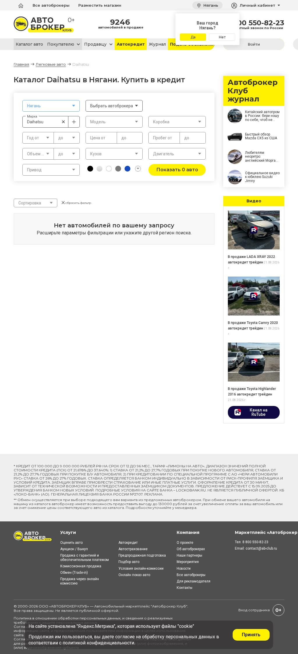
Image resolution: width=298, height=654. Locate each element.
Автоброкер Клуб (169, 606)
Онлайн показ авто (134, 575)
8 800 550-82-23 (255, 22)
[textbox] (51, 106)
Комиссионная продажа (80, 566)
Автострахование (133, 549)
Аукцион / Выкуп (74, 549)
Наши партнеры (189, 555)
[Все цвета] (138, 169)
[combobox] (51, 106)
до (123, 138)
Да (193, 37)
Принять (251, 634)
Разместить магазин (99, 5)
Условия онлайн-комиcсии (141, 568)
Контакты (184, 588)
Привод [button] (34, 169)
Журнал (157, 44)
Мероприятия (188, 562)
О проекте (185, 543)
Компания (188, 532)
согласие (125, 636)
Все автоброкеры (51, 5)
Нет (222, 37)
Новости (184, 568)
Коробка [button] (161, 122)
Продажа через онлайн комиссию (79, 581)
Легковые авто (51, 64)
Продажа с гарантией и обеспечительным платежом (84, 557)
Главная (21, 64)
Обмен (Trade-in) (74, 573)
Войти (254, 44)
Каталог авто (29, 44)
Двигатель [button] (163, 154)
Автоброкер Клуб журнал (253, 91)
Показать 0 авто (177, 169)
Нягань (210, 5)
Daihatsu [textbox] (46, 121)
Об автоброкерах (191, 549)
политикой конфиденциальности (98, 643)
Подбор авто (128, 562)
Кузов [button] (96, 154)
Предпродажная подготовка (142, 555)
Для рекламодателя (193, 581)
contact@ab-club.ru (261, 548)
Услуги (68, 532)
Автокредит (131, 44)
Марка (32, 116)
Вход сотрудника (254, 610)
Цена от (97, 138)
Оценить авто (71, 543)
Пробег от (162, 138)
